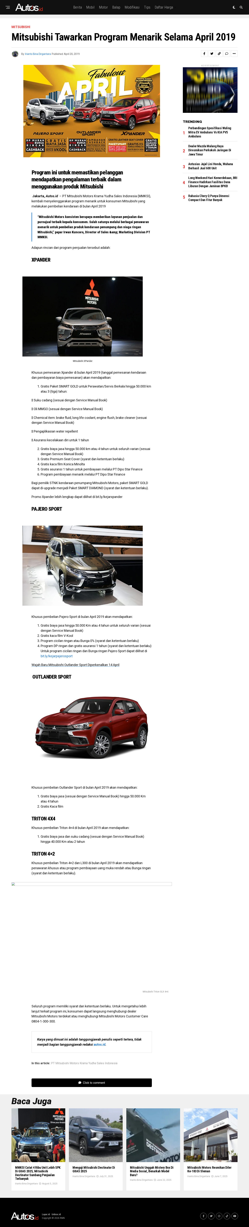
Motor (103, 7)
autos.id (99, 1044)
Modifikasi (132, 7)
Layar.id (46, 1214)
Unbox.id (56, 1214)
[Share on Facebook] (204, 53)
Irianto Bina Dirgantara (38, 53)
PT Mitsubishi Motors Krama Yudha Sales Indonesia (84, 1063)
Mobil (90, 7)
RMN (62, 1218)
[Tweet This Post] (212, 53)
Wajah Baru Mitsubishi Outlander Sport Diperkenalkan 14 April (75, 665)
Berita (77, 7)
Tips (147, 7)
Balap (116, 7)
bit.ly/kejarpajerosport (57, 656)
